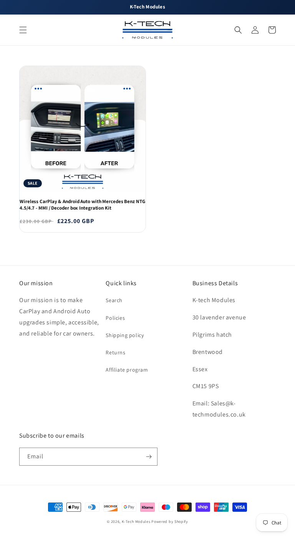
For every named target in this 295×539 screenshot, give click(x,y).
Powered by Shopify (169, 521)
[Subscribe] (148, 457)
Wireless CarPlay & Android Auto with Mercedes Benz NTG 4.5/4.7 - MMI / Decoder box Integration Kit (82, 204)
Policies (115, 317)
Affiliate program (127, 369)
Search (114, 300)
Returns (115, 352)
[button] (23, 29)
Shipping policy (125, 335)
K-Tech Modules (136, 521)
